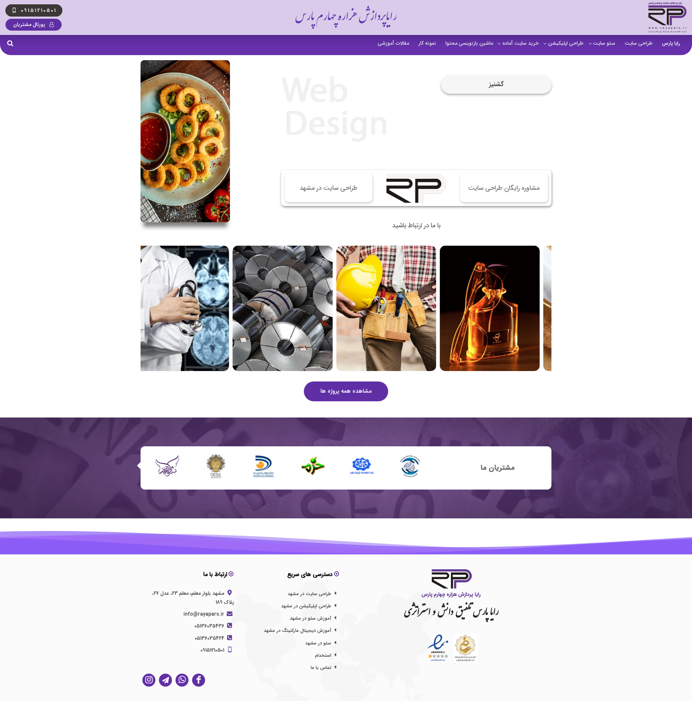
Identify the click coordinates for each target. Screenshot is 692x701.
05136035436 (210, 626)
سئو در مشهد (318, 643)
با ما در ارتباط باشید (416, 226)
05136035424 (210, 638)
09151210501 (213, 650)
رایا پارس (671, 43)
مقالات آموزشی (393, 43)
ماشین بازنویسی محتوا (469, 43)
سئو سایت (604, 43)
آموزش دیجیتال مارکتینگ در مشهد (297, 630)
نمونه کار (427, 43)
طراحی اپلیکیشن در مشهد (306, 606)
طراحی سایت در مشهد (309, 594)
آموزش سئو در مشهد (310, 618)
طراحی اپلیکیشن (566, 43)
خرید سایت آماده (520, 43)
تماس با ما (321, 667)
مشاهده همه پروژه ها (346, 391)
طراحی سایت (639, 43)
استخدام (323, 655)
